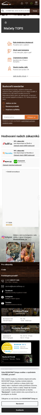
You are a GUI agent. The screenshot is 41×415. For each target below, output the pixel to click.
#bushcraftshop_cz (20, 239)
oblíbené (27, 3)
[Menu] (36, 3)
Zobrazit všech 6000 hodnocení (24, 146)
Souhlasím (20, 410)
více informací (20, 313)
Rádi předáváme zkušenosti (23, 42)
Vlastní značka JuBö (20, 67)
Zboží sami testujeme (21, 50)
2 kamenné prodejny (20, 58)
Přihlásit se (31, 117)
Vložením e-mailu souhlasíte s (18, 122)
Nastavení (20, 404)
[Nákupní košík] (31, 3)
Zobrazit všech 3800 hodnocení (24, 155)
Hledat (35, 11)
